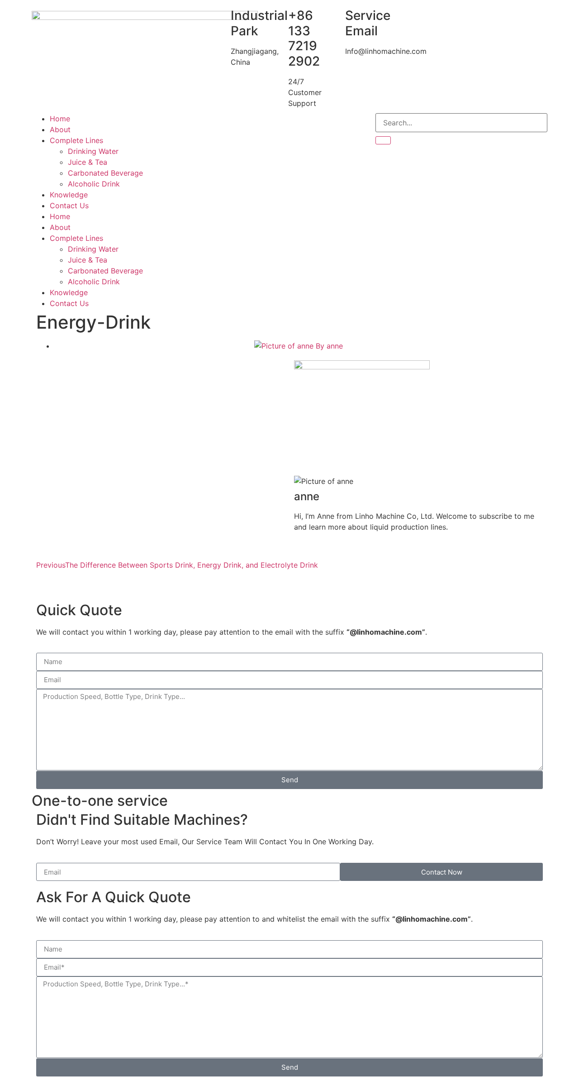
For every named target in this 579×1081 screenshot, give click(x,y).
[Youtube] (239, 124)
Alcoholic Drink (94, 183)
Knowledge (69, 194)
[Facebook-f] (215, 124)
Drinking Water (93, 151)
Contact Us (69, 205)
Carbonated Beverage (105, 172)
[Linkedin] (264, 124)
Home (60, 118)
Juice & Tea (87, 162)
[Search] (383, 140)
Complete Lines (76, 140)
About (60, 129)
